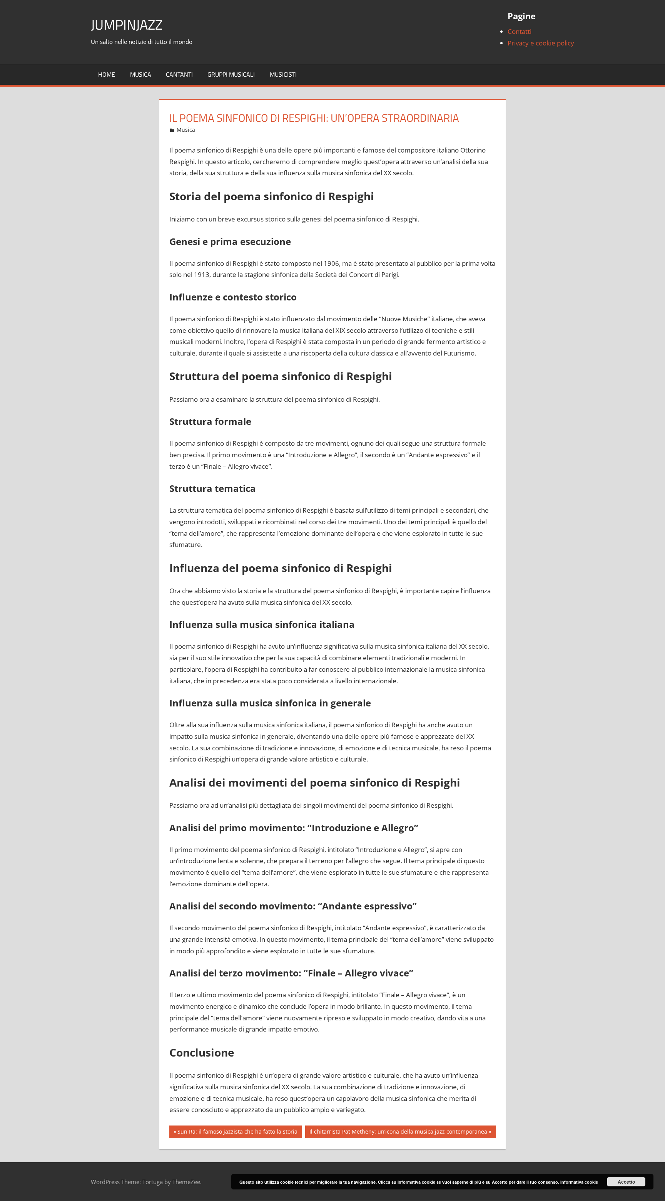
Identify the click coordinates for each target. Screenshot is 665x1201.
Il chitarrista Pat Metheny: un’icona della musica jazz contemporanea (398, 1132)
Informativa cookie (579, 1182)
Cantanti (179, 74)
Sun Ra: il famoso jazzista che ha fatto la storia (237, 1132)
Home (106, 74)
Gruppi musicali (231, 74)
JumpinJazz (126, 24)
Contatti (519, 31)
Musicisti (283, 74)
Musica (140, 74)
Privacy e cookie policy (541, 43)
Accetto (626, 1181)
